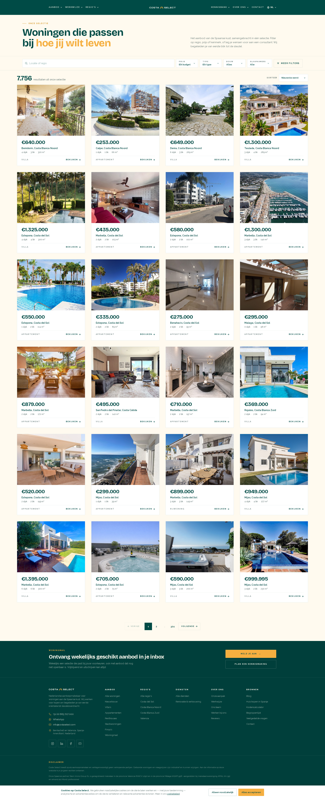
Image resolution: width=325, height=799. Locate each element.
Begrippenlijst (253, 712)
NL (272, 7)
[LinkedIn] (61, 743)
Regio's (91, 7)
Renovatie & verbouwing (188, 701)
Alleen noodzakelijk (222, 792)
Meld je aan (251, 654)
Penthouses (111, 718)
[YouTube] (80, 743)
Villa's (108, 707)
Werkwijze (72, 7)
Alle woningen (112, 696)
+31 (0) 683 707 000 (63, 714)
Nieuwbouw (111, 701)
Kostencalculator (255, 707)
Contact (258, 7)
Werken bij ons (218, 712)
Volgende (187, 626)
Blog (248, 696)
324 (173, 626)
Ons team (216, 707)
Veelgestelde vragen (256, 718)
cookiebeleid (173, 794)
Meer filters (290, 63)
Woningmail (111, 735)
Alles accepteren (251, 792)
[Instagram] (52, 743)
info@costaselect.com (64, 724)
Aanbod (54, 7)
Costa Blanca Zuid (149, 712)
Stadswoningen (113, 724)
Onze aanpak (218, 696)
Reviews (215, 718)
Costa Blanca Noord (150, 707)
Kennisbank (219, 7)
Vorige (135, 626)
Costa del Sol (147, 701)
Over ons (239, 7)
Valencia (144, 718)
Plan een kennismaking (251, 664)
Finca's (108, 729)
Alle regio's (146, 696)
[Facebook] (70, 743)
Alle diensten (182, 696)
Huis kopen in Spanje (257, 701)
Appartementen (113, 712)
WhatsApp (58, 719)
